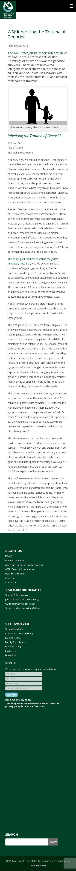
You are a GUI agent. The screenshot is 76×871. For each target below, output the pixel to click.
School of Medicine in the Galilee (22, 608)
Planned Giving (13, 646)
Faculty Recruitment (15, 642)
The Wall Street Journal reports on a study (35, 53)
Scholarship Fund (14, 629)
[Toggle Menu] (38, 6)
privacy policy (23, 699)
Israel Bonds (12, 655)
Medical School (13, 637)
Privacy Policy (38, 865)
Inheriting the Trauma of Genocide (35, 135)
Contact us (10, 582)
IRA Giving (10, 651)
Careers (9, 578)
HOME (8, 556)
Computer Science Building (19, 633)
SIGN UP (10, 663)
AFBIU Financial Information (19, 569)
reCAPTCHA (42, 703)
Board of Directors (15, 573)
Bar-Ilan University (15, 560)
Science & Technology (16, 595)
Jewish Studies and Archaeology (22, 599)
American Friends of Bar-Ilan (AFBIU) (24, 565)
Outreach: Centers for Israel (20, 603)
